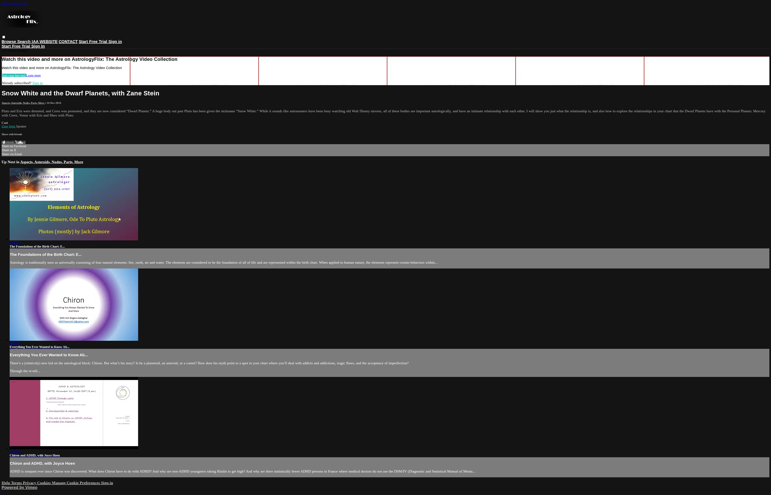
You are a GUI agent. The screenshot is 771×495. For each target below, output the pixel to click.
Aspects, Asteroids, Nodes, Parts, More (23, 102)
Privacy (30, 483)
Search (24, 41)
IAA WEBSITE (45, 41)
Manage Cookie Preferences (76, 483)
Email (21, 142)
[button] (3, 37)
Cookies (44, 483)
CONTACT (68, 41)
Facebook (8, 142)
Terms (17, 483)
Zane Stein (9, 126)
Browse (9, 41)
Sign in (115, 41)
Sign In (38, 46)
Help (6, 483)
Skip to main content (15, 3)
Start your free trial (14, 75)
